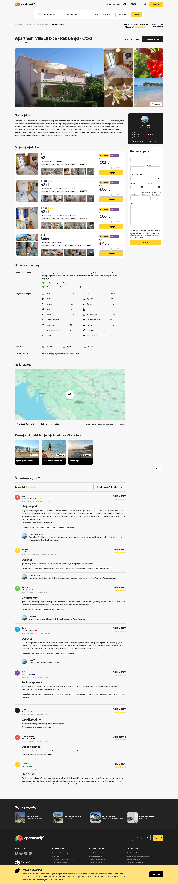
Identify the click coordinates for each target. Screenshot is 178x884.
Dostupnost (105, 168)
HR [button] (126, 4)
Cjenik (117, 168)
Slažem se (156, 874)
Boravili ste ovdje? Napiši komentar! (110, 487)
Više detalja (83, 164)
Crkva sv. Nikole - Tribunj (134, 862)
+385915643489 (138, 141)
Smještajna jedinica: (136, 174)
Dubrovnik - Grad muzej (60, 853)
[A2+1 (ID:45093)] (27, 191)
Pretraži (136, 15)
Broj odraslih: (134, 194)
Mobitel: (149, 165)
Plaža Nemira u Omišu (133, 859)
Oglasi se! (156, 4)
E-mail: (132, 165)
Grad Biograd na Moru (59, 862)
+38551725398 (151, 141)
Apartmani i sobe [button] (113, 4)
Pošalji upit (111, 173)
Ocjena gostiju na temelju (136, 26)
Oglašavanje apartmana (97, 859)
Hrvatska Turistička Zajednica (99, 853)
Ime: (131, 156)
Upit (131, 203)
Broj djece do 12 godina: (145, 193)
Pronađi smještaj (142, 838)
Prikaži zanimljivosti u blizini (49, 424)
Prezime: (149, 156)
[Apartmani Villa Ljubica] (59, 78)
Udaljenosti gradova (95, 862)
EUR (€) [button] (133, 4)
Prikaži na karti (153, 39)
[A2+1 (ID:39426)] (27, 218)
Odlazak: (149, 183)
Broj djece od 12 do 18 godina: (156, 193)
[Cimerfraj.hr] (33, 863)
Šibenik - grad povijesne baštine (63, 859)
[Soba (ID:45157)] (27, 245)
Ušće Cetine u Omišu (133, 853)
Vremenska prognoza (96, 856)
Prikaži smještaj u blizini (25, 424)
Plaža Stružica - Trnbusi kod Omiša (137, 856)
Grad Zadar (55, 856)
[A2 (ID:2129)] (27, 164)
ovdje (46, 876)
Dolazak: (133, 183)
